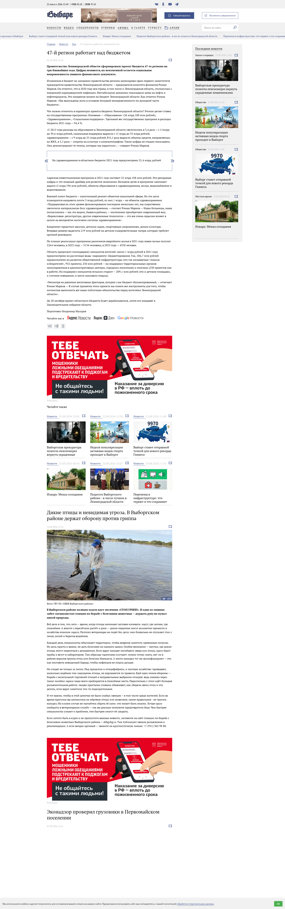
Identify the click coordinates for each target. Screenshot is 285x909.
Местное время (203, 196)
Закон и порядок (204, 55)
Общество (200, 102)
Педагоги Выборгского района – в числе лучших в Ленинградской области (156, 36)
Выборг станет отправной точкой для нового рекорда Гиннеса (43, 36)
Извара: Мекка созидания (96, 36)
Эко (74, 44)
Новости (63, 44)
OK (278, 903)
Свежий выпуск (181, 15)
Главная (51, 44)
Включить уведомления (223, 15)
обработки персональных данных (195, 903)
